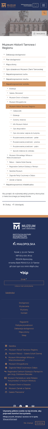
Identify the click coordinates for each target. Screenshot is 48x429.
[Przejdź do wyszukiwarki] (44, 12)
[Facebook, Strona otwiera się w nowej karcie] (20, 406)
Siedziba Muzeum (15, 171)
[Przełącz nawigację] (43, 5)
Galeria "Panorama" (16, 392)
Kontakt (24, 313)
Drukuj (7, 205)
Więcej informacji (10, 419)
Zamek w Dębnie (15, 180)
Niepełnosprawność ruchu (17, 74)
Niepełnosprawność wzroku (17, 84)
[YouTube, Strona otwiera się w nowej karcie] (26, 406)
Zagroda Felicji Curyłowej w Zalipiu (22, 175)
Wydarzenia (24, 306)
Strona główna (40, 33)
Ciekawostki (17, 111)
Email (23, 279)
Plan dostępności (13, 60)
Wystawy (24, 310)
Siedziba (12, 346)
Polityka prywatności (24, 325)
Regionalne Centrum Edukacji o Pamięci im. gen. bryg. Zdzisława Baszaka (25, 373)
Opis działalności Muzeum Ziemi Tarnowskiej (24, 69)
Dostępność (24, 303)
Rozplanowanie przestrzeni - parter (26, 137)
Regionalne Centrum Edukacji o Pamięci (23, 166)
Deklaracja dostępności (15, 55)
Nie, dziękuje (28, 423)
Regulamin (24, 322)
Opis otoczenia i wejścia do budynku (26, 133)
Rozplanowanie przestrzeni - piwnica (26, 142)
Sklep (24, 335)
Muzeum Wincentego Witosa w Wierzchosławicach (19, 156)
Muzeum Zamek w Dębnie (19, 388)
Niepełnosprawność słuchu (17, 79)
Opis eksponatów (19, 129)
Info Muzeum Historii (20, 124)
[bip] (24, 273)
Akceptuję (39, 423)
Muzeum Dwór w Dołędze (18, 97)
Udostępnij (19, 205)
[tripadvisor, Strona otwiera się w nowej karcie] (33, 406)
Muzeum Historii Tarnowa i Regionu (22, 106)
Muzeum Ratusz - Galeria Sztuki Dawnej (25, 354)
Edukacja (12, 89)
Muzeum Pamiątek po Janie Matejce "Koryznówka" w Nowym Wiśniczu (22, 379)
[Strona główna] (9, 5)
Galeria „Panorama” (16, 93)
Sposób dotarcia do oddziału (23, 151)
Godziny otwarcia (19, 120)
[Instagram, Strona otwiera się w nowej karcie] (14, 406)
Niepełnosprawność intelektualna (19, 185)
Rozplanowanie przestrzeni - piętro (26, 146)
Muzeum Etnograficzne (17, 102)
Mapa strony (11, 64)
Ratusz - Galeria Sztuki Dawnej (20, 162)
